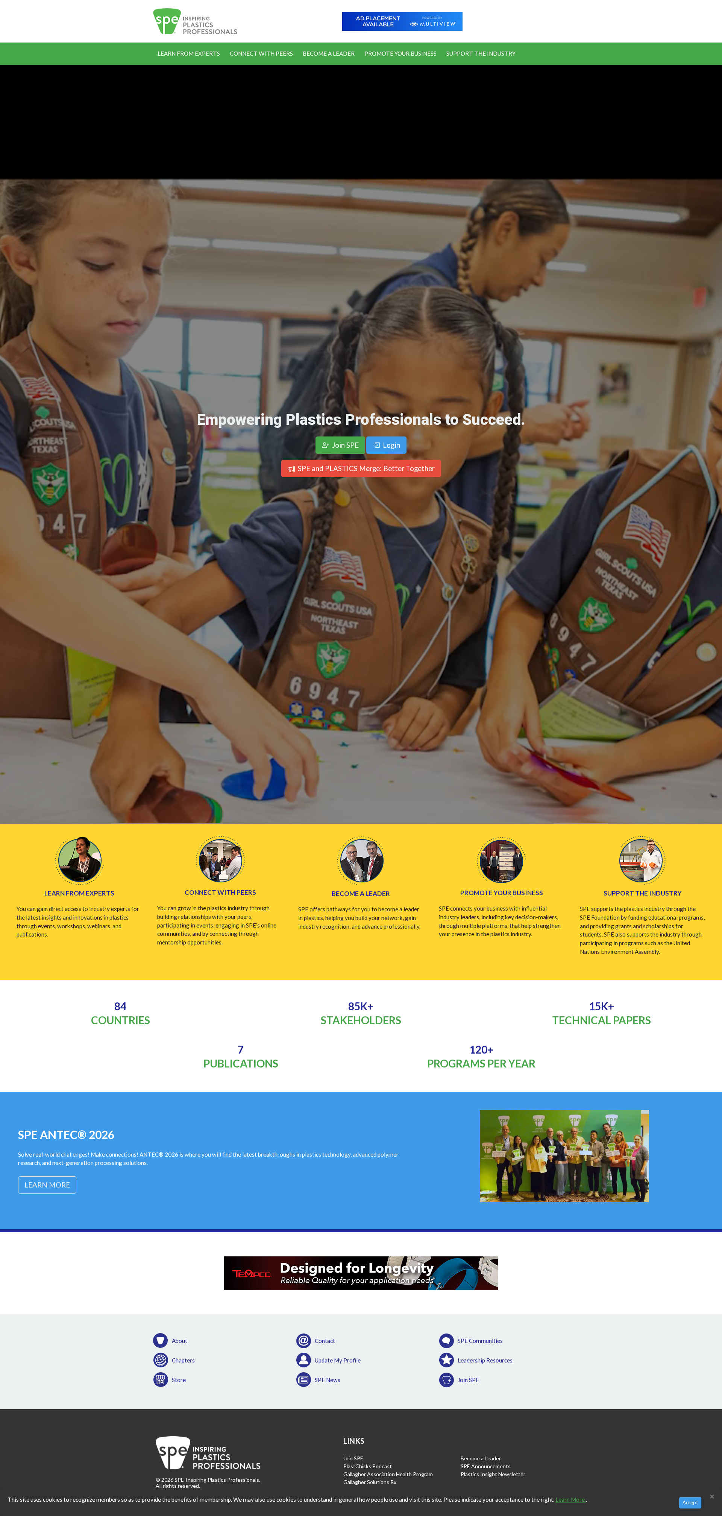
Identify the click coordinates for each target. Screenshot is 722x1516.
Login (390, 445)
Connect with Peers (220, 892)
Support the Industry (481, 53)
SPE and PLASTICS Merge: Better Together (365, 468)
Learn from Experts (79, 893)
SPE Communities (480, 1340)
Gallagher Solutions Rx (369, 1482)
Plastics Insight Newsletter (493, 1474)
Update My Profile (338, 1360)
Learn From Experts (189, 53)
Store (179, 1379)
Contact (325, 1340)
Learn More (47, 1184)
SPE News (327, 1379)
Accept (690, 1502)
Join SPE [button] (345, 445)
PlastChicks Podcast (367, 1466)
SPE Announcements (486, 1466)
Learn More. (570, 1499)
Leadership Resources (485, 1360)
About (179, 1340)
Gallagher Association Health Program (388, 1474)
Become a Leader (329, 53)
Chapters (183, 1360)
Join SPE (468, 1379)
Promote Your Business (400, 53)
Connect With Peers (261, 53)
